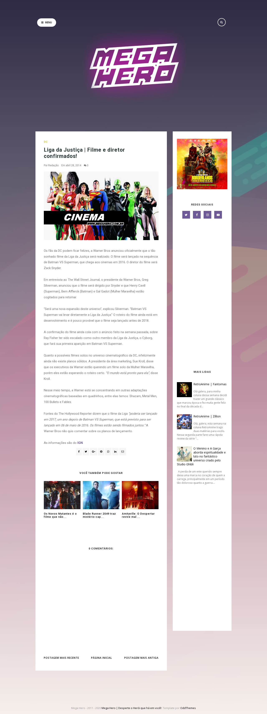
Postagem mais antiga (141, 658)
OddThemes (188, 708)
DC (46, 141)
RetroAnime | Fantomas (210, 384)
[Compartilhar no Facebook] (79, 451)
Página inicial (101, 658)
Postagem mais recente (61, 658)
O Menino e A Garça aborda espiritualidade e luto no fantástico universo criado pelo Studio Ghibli (201, 456)
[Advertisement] (202, 294)
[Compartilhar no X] (86, 451)
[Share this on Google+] (93, 451)
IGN (80, 443)
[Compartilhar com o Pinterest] (122, 451)
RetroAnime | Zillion (207, 416)
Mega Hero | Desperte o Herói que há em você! (131, 708)
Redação (53, 165)
